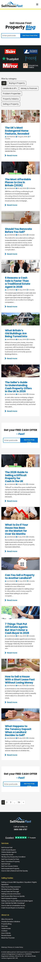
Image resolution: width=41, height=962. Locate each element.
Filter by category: (9, 78)
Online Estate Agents (9, 852)
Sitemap (4, 947)
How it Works (6, 933)
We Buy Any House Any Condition (13, 857)
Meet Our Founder (8, 938)
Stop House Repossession (11, 887)
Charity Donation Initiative (10, 922)
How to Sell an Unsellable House (13, 905)
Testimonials (6, 928)
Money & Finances (29, 88)
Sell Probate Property (9, 898)
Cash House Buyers (8, 850)
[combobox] (10, 35)
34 (19, 802)
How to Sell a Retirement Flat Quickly (14, 871)
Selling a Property (11, 104)
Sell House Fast (6, 847)
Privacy (10, 947)
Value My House (7, 855)
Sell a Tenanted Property (10, 861)
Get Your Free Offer (30, 35)
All (4, 83)
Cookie (16, 947)
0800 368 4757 (20, 829)
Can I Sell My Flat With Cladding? (13, 903)
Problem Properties (11, 93)
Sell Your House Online (9, 866)
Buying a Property (17, 83)
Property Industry (11, 99)
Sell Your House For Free (10, 859)
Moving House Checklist (10, 889)
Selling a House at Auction (10, 894)
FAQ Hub (4, 926)
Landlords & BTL (10, 88)
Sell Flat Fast (5, 864)
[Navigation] (37, 4)
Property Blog (6, 924)
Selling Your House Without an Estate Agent (17, 901)
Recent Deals (6, 935)
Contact (4, 931)
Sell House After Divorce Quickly (13, 896)
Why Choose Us (7, 919)
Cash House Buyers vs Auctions (12, 908)
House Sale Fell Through (10, 891)
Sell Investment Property (10, 868)
